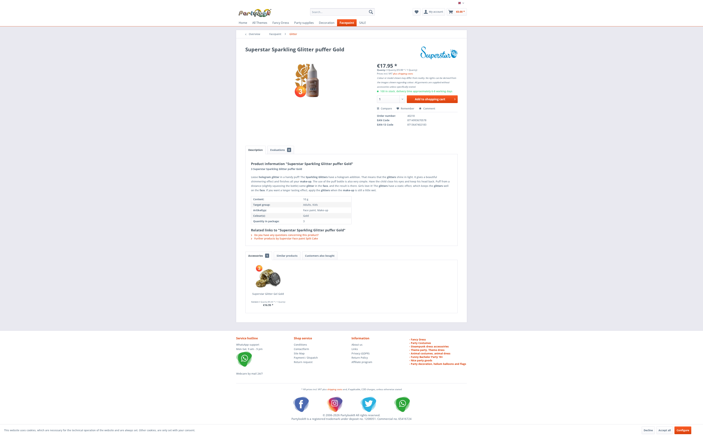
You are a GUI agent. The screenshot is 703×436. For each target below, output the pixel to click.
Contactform (301, 349)
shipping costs (335, 389)
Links (355, 349)
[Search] (371, 12)
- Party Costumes (420, 343)
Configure (683, 430)
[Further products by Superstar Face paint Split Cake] (439, 53)
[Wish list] (417, 12)
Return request (303, 362)
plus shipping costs (403, 73)
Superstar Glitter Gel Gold (268, 294)
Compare (386, 108)
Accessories (258, 255)
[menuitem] (342, 12)
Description (255, 150)
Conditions (300, 344)
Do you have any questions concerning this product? (286, 235)
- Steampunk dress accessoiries (429, 346)
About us (357, 344)
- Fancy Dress (417, 339)
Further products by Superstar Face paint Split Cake (286, 238)
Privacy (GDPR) (360, 353)
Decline (648, 430)
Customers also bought (319, 255)
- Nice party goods (420, 360)
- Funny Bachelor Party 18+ (426, 357)
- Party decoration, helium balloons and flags (437, 364)
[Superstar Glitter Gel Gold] (268, 277)
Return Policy (360, 357)
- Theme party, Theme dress (427, 350)
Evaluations (280, 150)
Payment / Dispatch (306, 357)
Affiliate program (362, 362)
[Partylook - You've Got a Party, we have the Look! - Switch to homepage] (255, 12)
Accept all (665, 430)
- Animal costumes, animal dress (429, 353)
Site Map (299, 353)
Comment (429, 108)
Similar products (287, 255)
